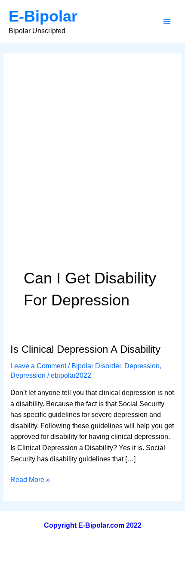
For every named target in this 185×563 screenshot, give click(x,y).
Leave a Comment (38, 366)
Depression (142, 366)
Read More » (30, 480)
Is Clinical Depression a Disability (85, 349)
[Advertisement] (92, 170)
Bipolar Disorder (96, 366)
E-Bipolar (43, 16)
